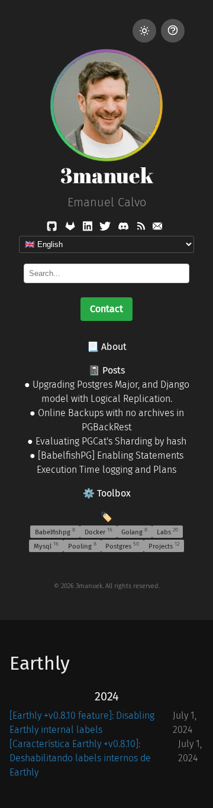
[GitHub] (53, 228)
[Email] (157, 228)
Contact (106, 308)
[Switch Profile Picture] (173, 31)
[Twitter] (106, 228)
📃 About (107, 346)
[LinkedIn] (89, 228)
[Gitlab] (71, 228)
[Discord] (124, 228)
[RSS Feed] (142, 228)
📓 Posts (106, 370)
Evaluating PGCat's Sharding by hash (111, 441)
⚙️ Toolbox (107, 493)
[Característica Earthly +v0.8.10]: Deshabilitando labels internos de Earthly (80, 758)
